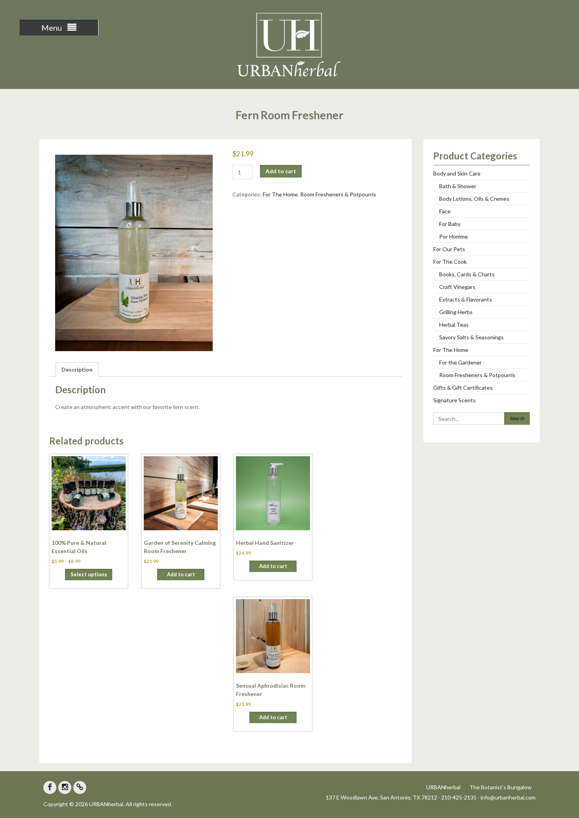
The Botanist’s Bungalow (501, 787)
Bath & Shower (457, 186)
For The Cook (450, 261)
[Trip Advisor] (79, 787)
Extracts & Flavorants (465, 299)
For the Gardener (460, 362)
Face (445, 211)
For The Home (280, 194)
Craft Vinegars (457, 286)
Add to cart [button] (181, 574)
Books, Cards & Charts (467, 274)
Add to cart (280, 171)
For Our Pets (449, 249)
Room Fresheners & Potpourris (338, 194)
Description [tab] (77, 369)
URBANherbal (443, 787)
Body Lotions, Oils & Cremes (474, 198)
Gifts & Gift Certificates (463, 387)
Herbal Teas (454, 324)
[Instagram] (64, 787)
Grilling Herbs (456, 312)
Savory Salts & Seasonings (471, 337)
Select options (89, 574)
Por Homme (453, 236)
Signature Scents (454, 400)
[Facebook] (49, 787)
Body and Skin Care (457, 173)
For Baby (449, 223)
